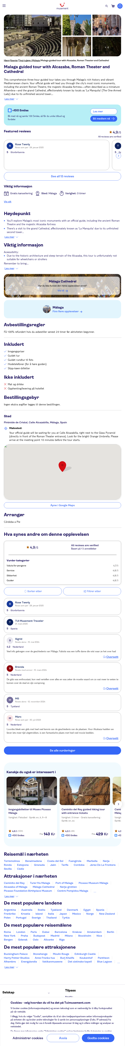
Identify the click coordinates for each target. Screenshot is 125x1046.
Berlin (110, 932)
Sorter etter (34, 591)
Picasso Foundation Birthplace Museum (28, 890)
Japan (63, 913)
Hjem (6, 60)
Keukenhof (86, 957)
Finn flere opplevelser (66, 311)
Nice (99, 935)
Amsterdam (94, 932)
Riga (62, 939)
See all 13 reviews (62, 176)
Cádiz (20, 868)
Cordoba (79, 864)
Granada (39, 864)
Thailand (51, 917)
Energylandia (29, 961)
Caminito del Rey (14, 883)
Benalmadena (33, 861)
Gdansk (23, 939)
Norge (90, 913)
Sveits (41, 909)
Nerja (106, 861)
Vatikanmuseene (52, 961)
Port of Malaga (64, 883)
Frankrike (10, 913)
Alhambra (10, 961)
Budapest (39, 935)
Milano (69, 935)
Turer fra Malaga (40, 883)
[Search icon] (106, 6)
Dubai (45, 932)
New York (9, 935)
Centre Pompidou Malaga (72, 890)
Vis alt (7, 201)
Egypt (87, 909)
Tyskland (56, 909)
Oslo (35, 939)
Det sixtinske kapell (80, 961)
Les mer (9, 99)
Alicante (49, 939)
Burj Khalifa (67, 957)
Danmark (72, 909)
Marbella (92, 861)
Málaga (58, 307)
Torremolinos (12, 861)
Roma (7, 932)
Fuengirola (75, 861)
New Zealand (107, 913)
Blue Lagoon (104, 961)
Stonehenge (40, 953)
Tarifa (64, 864)
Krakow (77, 932)
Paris (34, 932)
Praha (24, 935)
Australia (26, 909)
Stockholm (84, 935)
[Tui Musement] (62, 6)
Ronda (8, 864)
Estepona (23, 864)
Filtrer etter (94, 591)
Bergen (8, 939)
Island (39, 913)
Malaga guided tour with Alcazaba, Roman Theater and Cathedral (75, 60)
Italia (51, 913)
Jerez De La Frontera (103, 864)
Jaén (53, 864)
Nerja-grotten (68, 886)
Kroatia (25, 913)
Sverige (36, 917)
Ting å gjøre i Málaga (29, 60)
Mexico (76, 913)
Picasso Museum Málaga (93, 883)
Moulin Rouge (61, 953)
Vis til (60, 290)
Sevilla (8, 868)
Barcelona (61, 932)
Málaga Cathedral (62, 281)
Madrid (55, 935)
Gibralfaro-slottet (104, 890)
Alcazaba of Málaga (15, 886)
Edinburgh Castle (85, 953)
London (20, 932)
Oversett (112, 656)
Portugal (21, 917)
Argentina (10, 909)
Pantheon (103, 957)
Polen (7, 917)
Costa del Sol (55, 861)
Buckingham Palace (16, 953)
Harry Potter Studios (16, 957)
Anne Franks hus (45, 957)
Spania (13, 60)
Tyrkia (66, 917)
